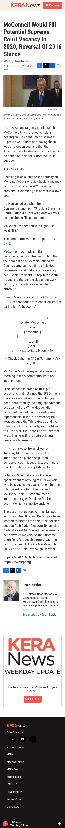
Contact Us (13, 806)
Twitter (56, 302)
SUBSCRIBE (32, 699)
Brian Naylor (21, 61)
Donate (54, 5)
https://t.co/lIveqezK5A (37, 350)
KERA (10, 754)
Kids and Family (15, 762)
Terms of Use (14, 799)
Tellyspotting (14, 777)
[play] (5, 823)
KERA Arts (12, 769)
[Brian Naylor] (11, 590)
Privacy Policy (14, 792)
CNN (6, 243)
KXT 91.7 (12, 784)
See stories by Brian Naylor (40, 614)
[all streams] (60, 823)
